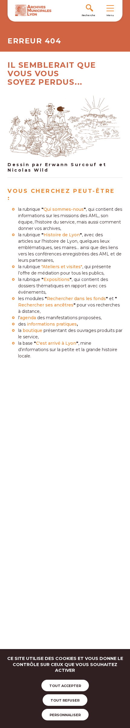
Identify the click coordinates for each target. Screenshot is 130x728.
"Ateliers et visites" (61, 266)
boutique (32, 330)
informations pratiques (52, 324)
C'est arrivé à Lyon (56, 343)
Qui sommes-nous (64, 209)
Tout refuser (65, 700)
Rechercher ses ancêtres (45, 305)
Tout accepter (65, 686)
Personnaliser (65, 715)
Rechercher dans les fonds (76, 298)
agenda (28, 317)
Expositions (57, 279)
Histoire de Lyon (62, 235)
